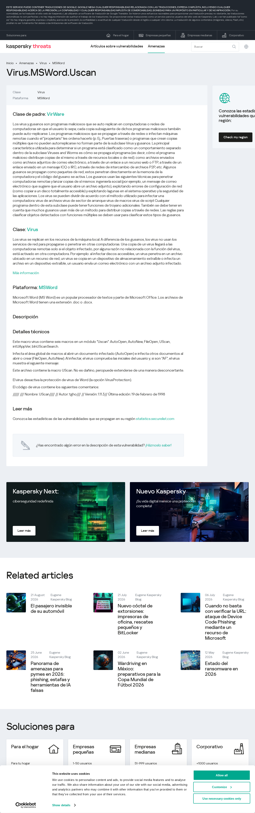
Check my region (236, 137)
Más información (26, 273)
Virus (43, 63)
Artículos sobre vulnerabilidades (116, 46)
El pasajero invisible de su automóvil (51, 608)
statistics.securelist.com (155, 419)
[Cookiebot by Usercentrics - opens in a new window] (25, 805)
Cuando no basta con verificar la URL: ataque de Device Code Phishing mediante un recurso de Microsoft (225, 622)
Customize (219, 786)
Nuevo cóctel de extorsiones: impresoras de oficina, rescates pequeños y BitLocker (135, 619)
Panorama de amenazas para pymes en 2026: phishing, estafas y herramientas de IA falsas (51, 677)
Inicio (10, 63)
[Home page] (30, 46)
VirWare (55, 114)
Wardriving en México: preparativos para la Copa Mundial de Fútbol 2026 (139, 674)
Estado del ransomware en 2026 (221, 669)
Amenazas (156, 46)
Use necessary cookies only (221, 798)
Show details (61, 805)
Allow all (222, 775)
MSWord (58, 63)
